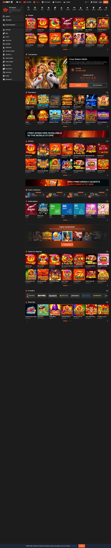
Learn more (74, 546)
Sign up (106, 2)
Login (100, 2)
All (107, 15)
